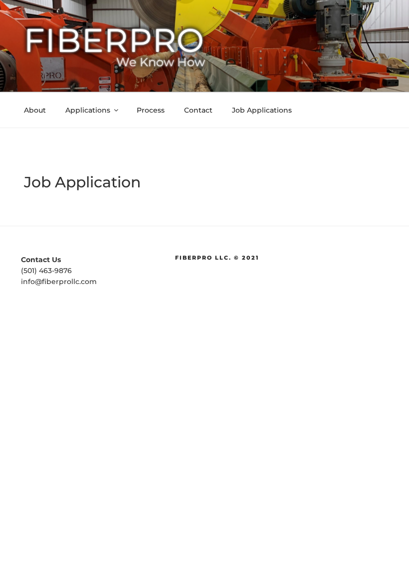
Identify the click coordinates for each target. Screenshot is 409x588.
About (35, 110)
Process (151, 110)
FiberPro (114, 40)
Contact (198, 110)
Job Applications (262, 110)
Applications (87, 110)
